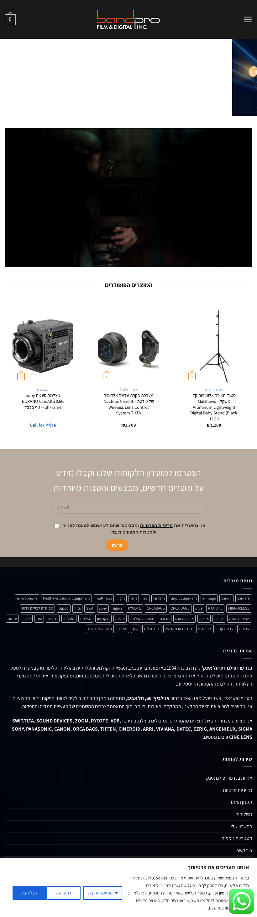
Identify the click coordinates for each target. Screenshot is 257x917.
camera (243, 598)
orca (198, 608)
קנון (136, 628)
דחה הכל (63, 893)
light (121, 598)
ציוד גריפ (205, 628)
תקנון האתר (241, 802)
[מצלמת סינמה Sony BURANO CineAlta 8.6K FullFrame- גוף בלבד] (43, 346)
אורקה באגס (184, 618)
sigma (117, 608)
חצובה (165, 618)
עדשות (244, 628)
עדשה (12, 618)
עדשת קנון (225, 628)
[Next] (8, 77)
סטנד (27, 618)
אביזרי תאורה (239, 618)
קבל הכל (29, 893)
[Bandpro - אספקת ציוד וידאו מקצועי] (128, 19)
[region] (128, 887)
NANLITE (215, 608)
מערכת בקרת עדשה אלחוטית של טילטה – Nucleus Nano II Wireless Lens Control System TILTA (128, 404)
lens (133, 598)
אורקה (204, 618)
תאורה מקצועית (100, 628)
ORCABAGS (156, 608)
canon (226, 598)
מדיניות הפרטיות (156, 525)
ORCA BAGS (180, 608)
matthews (104, 598)
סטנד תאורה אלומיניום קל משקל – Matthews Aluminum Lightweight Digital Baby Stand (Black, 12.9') (214, 407)
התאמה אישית (100, 893)
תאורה (122, 628)
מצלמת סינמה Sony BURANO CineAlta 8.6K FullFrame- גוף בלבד (43, 401)
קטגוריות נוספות (236, 838)
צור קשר (244, 850)
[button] (247, 19)
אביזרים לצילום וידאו (37, 608)
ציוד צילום (152, 628)
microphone (27, 598)
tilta (77, 608)
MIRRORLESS (238, 608)
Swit (89, 608)
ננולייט (53, 618)
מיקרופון (103, 618)
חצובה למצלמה (142, 618)
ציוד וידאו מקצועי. (178, 628)
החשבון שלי (241, 826)
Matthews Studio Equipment (66, 598)
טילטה (120, 618)
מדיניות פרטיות (237, 790)
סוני (39, 618)
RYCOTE (134, 608)
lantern (159, 598)
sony (103, 608)
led (145, 598)
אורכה (218, 618)
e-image (209, 598)
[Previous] (243, 77)
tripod (64, 608)
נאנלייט (69, 618)
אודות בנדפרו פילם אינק (229, 778)
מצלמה (86, 618)
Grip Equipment (183, 598)
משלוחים (243, 814)
